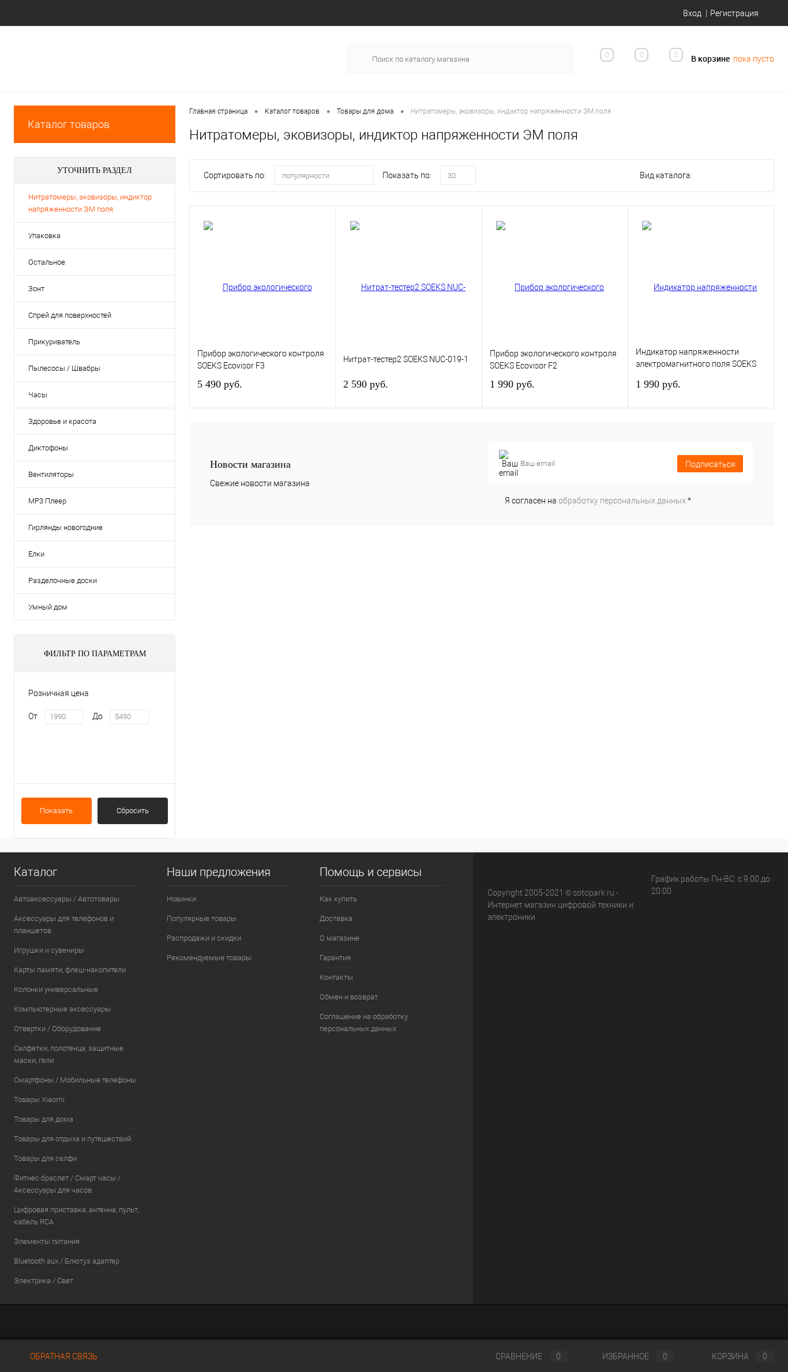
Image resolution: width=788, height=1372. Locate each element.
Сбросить (133, 810)
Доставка (336, 918)
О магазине (339, 938)
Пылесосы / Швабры (64, 368)
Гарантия (335, 957)
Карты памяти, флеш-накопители (70, 969)
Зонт (36, 288)
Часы (37, 394)
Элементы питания (47, 1241)
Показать (56, 810)
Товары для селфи (45, 1158)
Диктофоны (48, 447)
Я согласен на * (598, 500)
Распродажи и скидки (204, 938)
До (97, 716)
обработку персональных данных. (623, 500)
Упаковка (44, 235)
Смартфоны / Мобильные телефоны (75, 1080)
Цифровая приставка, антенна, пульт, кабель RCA (76, 1215)
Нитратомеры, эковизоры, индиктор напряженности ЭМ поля (90, 203)
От (32, 716)
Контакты (336, 977)
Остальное (46, 262)
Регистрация (734, 13)
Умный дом (47, 607)
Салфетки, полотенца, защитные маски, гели (68, 1054)
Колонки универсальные (56, 989)
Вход (692, 13)
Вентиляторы (51, 474)
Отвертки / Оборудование (57, 1028)
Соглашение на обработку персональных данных (364, 1022)
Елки (36, 554)
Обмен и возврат (349, 997)
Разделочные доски (62, 580)
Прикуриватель (54, 341)
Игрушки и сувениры (49, 950)
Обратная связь (62, 1356)
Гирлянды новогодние (65, 527)
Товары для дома (43, 1119)
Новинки (181, 898)
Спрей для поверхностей (69, 315)
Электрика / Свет (43, 1280)
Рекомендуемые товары (209, 957)
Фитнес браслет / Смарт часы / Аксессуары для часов (67, 1184)
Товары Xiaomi (39, 1099)
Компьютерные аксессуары (62, 1009)
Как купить (338, 898)
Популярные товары (202, 918)
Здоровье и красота (62, 421)
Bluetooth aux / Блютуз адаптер (66, 1261)
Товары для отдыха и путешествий (72, 1138)
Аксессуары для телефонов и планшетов (64, 924)
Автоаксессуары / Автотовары (66, 898)
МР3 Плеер (47, 501)
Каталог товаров (69, 124)
